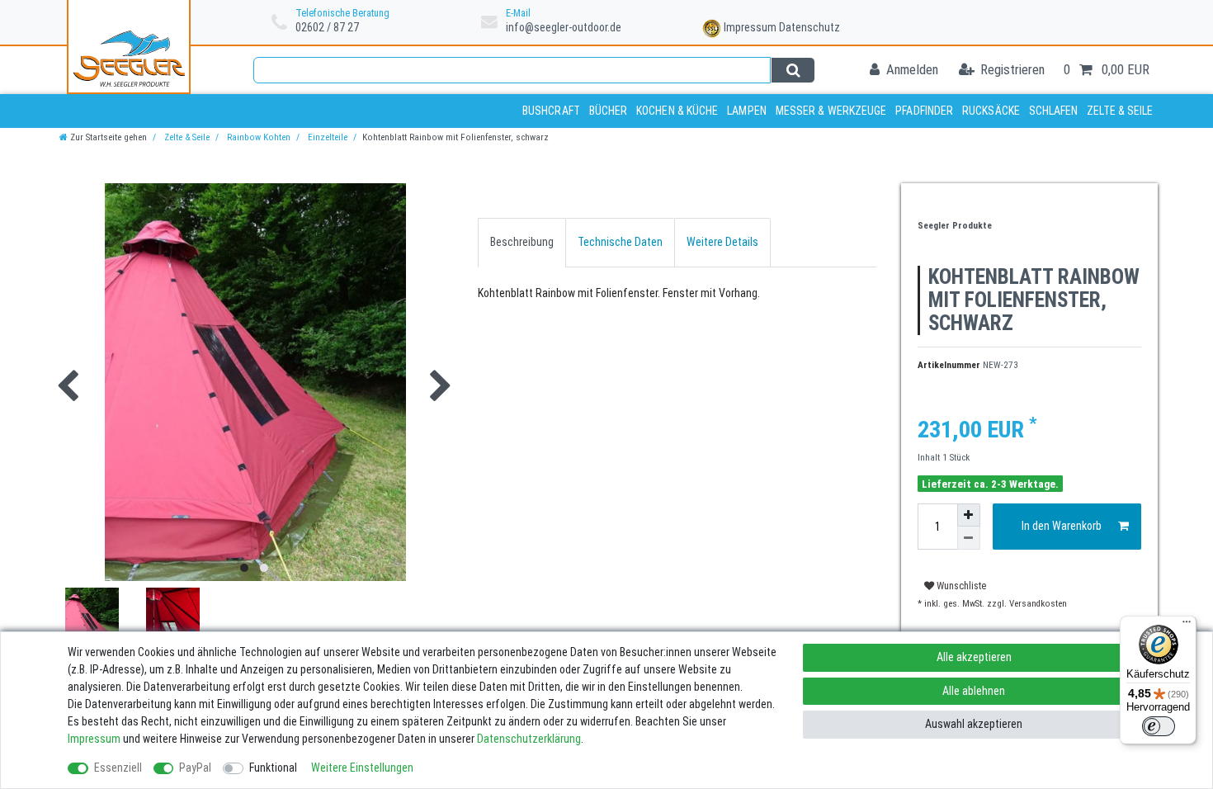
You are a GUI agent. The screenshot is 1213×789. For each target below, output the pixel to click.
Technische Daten (620, 241)
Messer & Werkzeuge (831, 110)
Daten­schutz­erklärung (529, 738)
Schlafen (1053, 110)
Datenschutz (809, 27)
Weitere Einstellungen (362, 767)
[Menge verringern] (968, 538)
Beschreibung (522, 241)
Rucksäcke (991, 110)
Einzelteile (326, 137)
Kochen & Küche (677, 110)
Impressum (750, 27)
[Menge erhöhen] (968, 515)
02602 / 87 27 (327, 27)
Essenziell (118, 767)
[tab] (522, 242)
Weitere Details (722, 241)
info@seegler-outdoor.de (563, 27)
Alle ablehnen (973, 690)
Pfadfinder (924, 110)
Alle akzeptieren (974, 657)
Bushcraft (551, 110)
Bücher (608, 110)
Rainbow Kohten (257, 137)
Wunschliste (960, 586)
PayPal (195, 767)
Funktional (273, 767)
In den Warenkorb (1062, 525)
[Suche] (792, 70)
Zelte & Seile (1120, 110)
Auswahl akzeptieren (973, 723)
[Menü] (1186, 625)
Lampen (747, 110)
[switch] (1158, 726)
